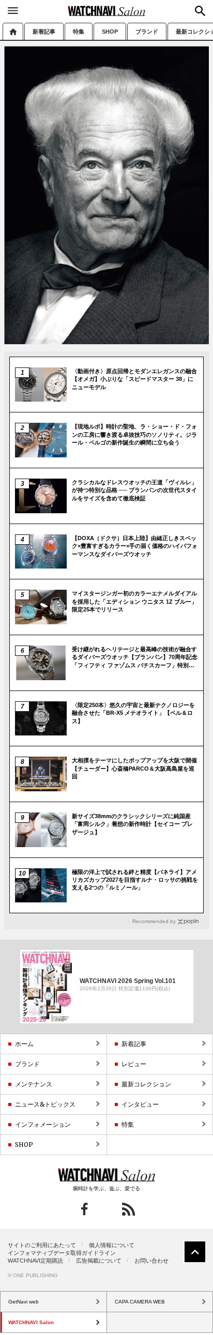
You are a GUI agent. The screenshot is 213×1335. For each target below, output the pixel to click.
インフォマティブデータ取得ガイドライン (62, 1253)
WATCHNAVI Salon (106, 11)
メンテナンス (33, 1084)
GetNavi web (107, 1174)
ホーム (13, 31)
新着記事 (44, 31)
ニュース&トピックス (45, 1104)
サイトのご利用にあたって (42, 1245)
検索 (200, 11)
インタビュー (140, 1104)
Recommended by (154, 921)
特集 (78, 31)
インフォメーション (43, 1124)
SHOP (110, 31)
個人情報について (111, 1245)
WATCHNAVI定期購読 (35, 1260)
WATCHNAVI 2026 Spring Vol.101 (128, 981)
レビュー (133, 1064)
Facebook (84, 1209)
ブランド (146, 31)
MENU (13, 10)
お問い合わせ (151, 1260)
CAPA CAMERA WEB (140, 1302)
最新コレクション (146, 1084)
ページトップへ (195, 1251)
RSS (128, 1209)
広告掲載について (98, 1260)
